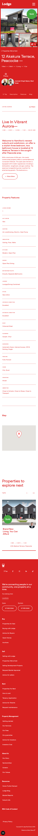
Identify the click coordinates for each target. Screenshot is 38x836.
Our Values (6, 772)
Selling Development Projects (12, 665)
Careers (5, 767)
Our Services (6, 726)
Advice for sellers (8, 675)
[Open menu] (34, 4)
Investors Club (7, 744)
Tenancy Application (9, 698)
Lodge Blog (6, 790)
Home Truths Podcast (9, 786)
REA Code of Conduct (9, 809)
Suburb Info (6, 800)
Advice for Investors (9, 740)
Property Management (10, 716)
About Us (5, 753)
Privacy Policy (7, 821)
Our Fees (5, 730)
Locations (5, 598)
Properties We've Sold (9, 661)
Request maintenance (9, 707)
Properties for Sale (8, 623)
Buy (3, 619)
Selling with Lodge (8, 656)
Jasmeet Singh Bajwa (22, 81)
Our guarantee (7, 735)
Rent (3, 684)
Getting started (7, 721)
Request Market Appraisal (11, 670)
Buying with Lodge (8, 628)
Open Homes (6, 638)
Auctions (5, 642)
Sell (3, 651)
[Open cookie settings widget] (3, 833)
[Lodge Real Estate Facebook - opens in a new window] (13, 571)
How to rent (6, 693)
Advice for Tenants (8, 702)
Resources (6, 781)
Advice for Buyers (8, 633)
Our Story (5, 758)
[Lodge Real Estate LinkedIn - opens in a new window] (26, 571)
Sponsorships (7, 763)
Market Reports (7, 795)
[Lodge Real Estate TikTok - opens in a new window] (33, 571)
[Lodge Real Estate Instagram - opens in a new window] (19, 571)
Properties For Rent (9, 688)
